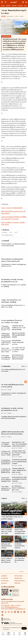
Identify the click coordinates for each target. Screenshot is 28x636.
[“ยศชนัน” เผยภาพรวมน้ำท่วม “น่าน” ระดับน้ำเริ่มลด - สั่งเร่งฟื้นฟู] (14, 291)
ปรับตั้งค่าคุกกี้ (17, 583)
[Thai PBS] (13, 2)
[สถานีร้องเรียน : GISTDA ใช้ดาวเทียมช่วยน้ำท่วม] (21, 539)
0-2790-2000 (6, 605)
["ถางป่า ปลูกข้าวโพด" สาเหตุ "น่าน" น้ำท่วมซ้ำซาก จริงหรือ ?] (14, 508)
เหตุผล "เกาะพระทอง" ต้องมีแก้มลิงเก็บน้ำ (12, 208)
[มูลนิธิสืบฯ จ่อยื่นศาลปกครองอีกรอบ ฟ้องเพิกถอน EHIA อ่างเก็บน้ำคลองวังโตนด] (14, 423)
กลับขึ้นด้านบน (21, 571)
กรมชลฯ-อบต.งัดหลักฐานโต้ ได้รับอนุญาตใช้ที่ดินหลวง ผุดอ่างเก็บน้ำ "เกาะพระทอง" (13, 218)
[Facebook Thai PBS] (2, 612)
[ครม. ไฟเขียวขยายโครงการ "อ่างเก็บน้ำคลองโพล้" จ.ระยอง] (6, 488)
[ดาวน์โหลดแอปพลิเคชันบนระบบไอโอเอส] (14, 590)
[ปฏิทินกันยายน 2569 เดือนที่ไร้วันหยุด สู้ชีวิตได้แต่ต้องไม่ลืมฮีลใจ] (6, 335)
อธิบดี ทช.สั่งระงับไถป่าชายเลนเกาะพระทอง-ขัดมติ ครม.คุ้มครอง (13, 212)
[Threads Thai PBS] (12, 612)
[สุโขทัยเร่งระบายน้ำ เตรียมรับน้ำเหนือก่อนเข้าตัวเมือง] (7, 539)
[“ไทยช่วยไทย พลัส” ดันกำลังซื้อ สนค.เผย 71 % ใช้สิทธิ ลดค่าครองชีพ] (6, 328)
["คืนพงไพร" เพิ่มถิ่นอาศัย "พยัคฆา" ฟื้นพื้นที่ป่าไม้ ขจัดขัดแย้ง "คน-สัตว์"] (6, 471)
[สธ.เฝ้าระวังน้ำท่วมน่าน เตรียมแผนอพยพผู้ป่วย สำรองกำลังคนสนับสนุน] (6, 479)
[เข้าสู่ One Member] (26, 2)
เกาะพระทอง (4, 232)
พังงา (11, 232)
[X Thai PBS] (5, 612)
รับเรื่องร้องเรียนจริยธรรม (19, 580)
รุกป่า (16, 232)
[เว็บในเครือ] (2, 2)
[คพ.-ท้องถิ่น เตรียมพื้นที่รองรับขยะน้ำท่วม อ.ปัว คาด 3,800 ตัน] (14, 376)
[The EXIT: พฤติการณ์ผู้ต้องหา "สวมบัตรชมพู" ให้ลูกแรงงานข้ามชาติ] (7, 553)
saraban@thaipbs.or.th (20, 608)
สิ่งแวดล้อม (4, 16)
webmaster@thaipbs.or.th (12, 607)
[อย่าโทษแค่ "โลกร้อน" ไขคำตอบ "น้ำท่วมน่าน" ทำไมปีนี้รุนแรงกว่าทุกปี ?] (6, 453)
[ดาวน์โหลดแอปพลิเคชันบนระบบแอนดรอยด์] (14, 595)
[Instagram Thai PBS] (8, 612)
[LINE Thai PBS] (15, 612)
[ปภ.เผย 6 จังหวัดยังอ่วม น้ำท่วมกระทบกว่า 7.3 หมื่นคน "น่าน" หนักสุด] (14, 311)
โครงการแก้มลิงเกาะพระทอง (7, 235)
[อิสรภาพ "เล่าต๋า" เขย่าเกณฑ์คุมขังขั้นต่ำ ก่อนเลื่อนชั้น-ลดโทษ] (21, 524)
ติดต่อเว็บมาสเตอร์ (18, 578)
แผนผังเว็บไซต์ (4, 576)
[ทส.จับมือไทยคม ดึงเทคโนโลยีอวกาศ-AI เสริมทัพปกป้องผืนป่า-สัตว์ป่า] (6, 462)
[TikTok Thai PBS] (21, 612)
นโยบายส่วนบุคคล (5, 580)
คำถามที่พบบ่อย (4, 578)
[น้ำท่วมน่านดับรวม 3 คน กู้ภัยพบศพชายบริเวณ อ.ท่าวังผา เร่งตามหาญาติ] (14, 250)
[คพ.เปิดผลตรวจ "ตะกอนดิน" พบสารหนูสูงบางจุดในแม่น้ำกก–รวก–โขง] (14, 271)
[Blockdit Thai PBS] (24, 612)
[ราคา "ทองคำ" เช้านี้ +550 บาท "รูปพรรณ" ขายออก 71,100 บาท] (6, 350)
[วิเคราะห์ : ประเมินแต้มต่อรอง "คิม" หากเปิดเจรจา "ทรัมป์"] (7, 524)
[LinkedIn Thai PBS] (2, 615)
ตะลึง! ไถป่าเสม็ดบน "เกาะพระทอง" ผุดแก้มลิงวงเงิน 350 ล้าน (13, 223)
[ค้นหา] (5, 2)
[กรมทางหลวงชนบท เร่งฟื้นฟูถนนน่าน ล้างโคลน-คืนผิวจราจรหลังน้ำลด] (6, 357)
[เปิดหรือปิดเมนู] (23, 2)
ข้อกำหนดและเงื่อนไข (18, 576)
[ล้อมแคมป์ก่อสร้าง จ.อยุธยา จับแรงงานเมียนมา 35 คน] (6, 343)
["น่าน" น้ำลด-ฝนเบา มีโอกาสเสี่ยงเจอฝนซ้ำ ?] (21, 553)
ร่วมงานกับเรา (4, 583)
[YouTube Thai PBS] (18, 612)
